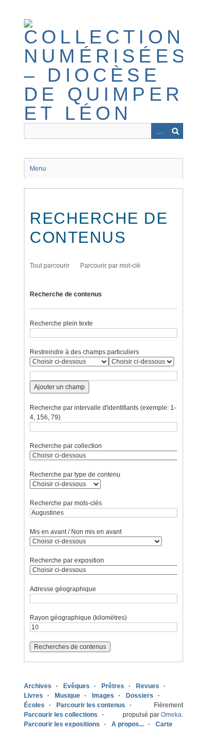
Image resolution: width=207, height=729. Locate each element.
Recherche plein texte (61, 323)
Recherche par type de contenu (75, 474)
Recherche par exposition (67, 560)
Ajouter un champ (59, 387)
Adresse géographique (63, 589)
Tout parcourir (50, 265)
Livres (33, 695)
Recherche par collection (66, 446)
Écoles (34, 705)
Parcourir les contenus (90, 705)
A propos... (127, 724)
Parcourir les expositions (62, 724)
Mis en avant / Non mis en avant (76, 531)
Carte (164, 724)
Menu (38, 168)
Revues (147, 686)
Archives (37, 686)
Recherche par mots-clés (66, 503)
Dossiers (139, 695)
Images (103, 695)
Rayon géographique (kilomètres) (78, 617)
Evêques (76, 686)
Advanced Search (159, 131)
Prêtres (112, 686)
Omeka (171, 714)
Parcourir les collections (61, 714)
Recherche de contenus (66, 294)
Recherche (175, 131)
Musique (67, 695)
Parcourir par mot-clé (110, 265)
